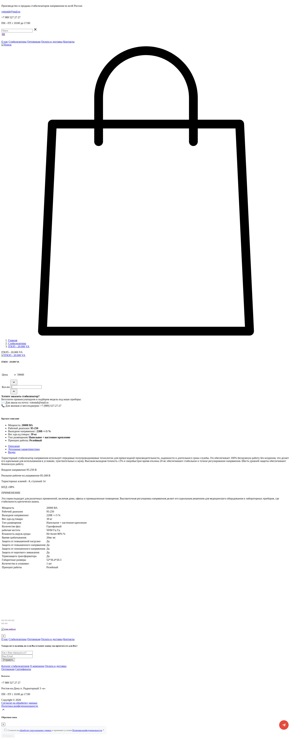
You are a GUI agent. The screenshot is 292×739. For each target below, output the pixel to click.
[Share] (6, 620)
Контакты (69, 41)
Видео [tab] (11, 452)
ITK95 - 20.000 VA (18, 346)
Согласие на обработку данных (19, 702)
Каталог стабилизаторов (15, 666)
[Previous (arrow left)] (2, 623)
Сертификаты (23, 669)
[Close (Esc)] (2, 620)
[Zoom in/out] (12, 620)
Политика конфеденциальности (19, 706)
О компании (37, 666)
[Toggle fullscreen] (9, 620)
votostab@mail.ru (10, 11)
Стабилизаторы (18, 41)
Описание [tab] (14, 446)
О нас (4, 41)
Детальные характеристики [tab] (24, 449)
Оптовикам (33, 41)
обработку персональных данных (35, 730)
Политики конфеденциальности (87, 730)
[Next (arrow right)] (6, 623)
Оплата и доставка (52, 41)
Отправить (8, 660)
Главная (12, 340)
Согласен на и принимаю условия (56, 730)
